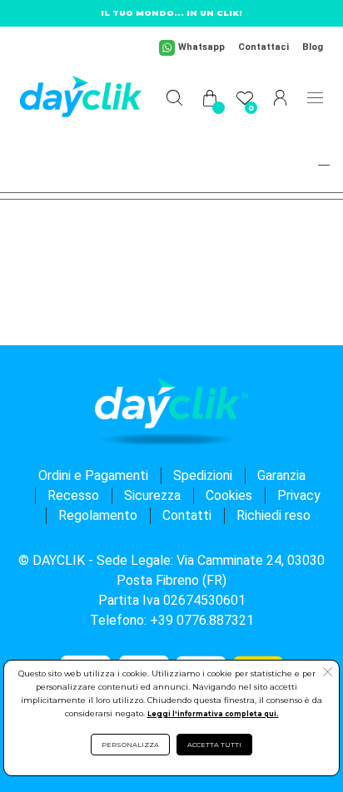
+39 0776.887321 (202, 620)
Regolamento (97, 515)
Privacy (299, 495)
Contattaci (263, 47)
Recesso (73, 495)
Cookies (229, 495)
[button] (316, 165)
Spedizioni (202, 475)
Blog (312, 47)
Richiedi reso (273, 515)
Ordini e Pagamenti (93, 475)
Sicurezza (152, 495)
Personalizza (130, 744)
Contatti (186, 515)
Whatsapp (201, 47)
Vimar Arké (53, 162)
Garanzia (281, 475)
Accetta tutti (214, 744)
